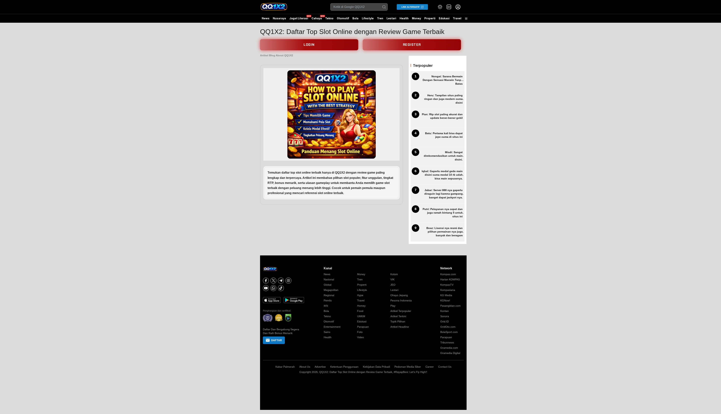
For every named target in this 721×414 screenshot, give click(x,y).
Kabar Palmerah (285, 366)
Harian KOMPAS (450, 279)
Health (404, 18)
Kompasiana (447, 289)
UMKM (361, 316)
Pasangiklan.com (450, 305)
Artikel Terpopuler (400, 310)
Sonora (444, 316)
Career (429, 366)
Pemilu (328, 300)
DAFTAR (276, 340)
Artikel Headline (399, 326)
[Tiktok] (281, 288)
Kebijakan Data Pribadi (376, 366)
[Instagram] (288, 281)
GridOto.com (448, 326)
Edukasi (444, 18)
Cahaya (316, 18)
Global (327, 284)
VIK (392, 279)
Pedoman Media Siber (407, 366)
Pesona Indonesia (401, 300)
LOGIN (309, 45)
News (265, 18)
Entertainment (332, 326)
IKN (326, 305)
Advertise (320, 366)
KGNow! (445, 300)
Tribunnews (447, 342)
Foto (360, 331)
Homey (361, 305)
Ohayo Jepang (399, 295)
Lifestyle (368, 18)
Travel (457, 18)
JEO (392, 284)
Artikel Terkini (398, 316)
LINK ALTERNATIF (410, 7)
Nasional (329, 279)
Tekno (329, 18)
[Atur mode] (440, 7)
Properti (429, 18)
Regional (329, 295)
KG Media (446, 295)
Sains (327, 331)
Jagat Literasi (298, 18)
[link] (449, 7)
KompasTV (446, 284)
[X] (273, 281)
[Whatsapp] (273, 288)
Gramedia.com (449, 347)
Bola (355, 18)
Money (416, 18)
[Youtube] (266, 288)
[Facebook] (266, 281)
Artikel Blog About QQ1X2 (276, 55)
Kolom (394, 274)
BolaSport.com (449, 331)
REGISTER (412, 45)
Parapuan (363, 326)
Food (360, 310)
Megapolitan (331, 289)
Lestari (391, 20)
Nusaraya (279, 18)
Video (360, 337)
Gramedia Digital (450, 353)
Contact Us (444, 366)
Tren (380, 18)
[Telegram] (281, 281)
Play (392, 305)
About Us (304, 366)
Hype (360, 295)
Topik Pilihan (397, 321)
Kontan (444, 310)
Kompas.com (448, 274)
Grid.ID (444, 321)
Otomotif (343, 18)
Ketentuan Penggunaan (344, 366)
